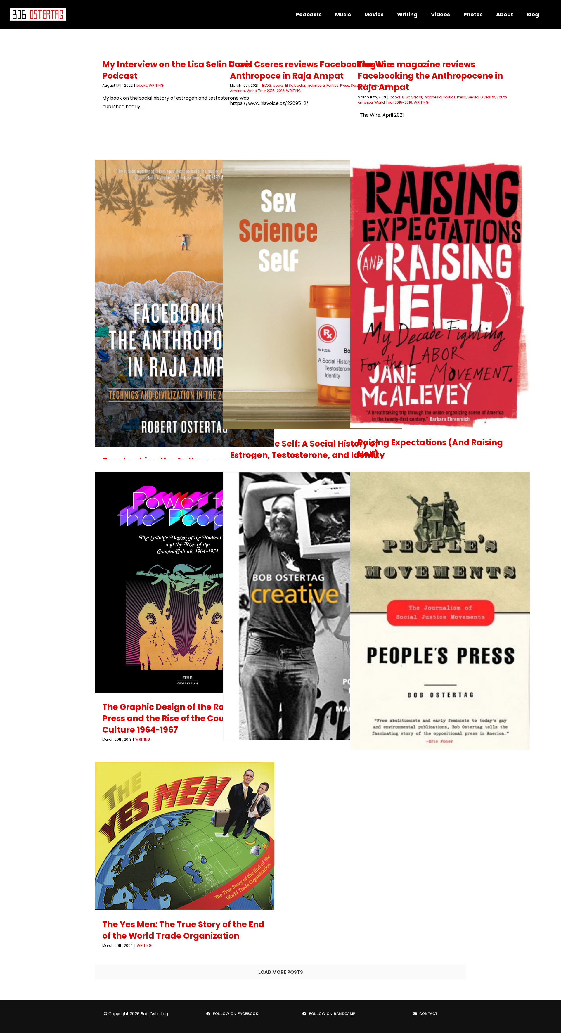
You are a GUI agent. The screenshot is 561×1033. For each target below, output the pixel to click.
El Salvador (295, 85)
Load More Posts (280, 972)
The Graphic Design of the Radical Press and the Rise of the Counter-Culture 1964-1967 (174, 718)
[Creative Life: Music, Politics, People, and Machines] (312, 606)
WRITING (156, 85)
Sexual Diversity (481, 97)
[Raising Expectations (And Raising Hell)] (440, 294)
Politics (332, 85)
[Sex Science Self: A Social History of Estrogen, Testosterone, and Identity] (312, 294)
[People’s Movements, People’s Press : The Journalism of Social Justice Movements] (440, 613)
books (141, 85)
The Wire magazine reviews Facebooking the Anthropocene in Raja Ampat (430, 76)
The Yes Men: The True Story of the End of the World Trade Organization (183, 930)
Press (461, 97)
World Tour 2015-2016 (266, 90)
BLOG (266, 85)
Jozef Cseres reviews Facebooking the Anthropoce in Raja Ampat (311, 70)
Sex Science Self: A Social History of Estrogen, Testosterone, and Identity (307, 449)
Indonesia (316, 85)
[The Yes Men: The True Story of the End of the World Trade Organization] (184, 836)
